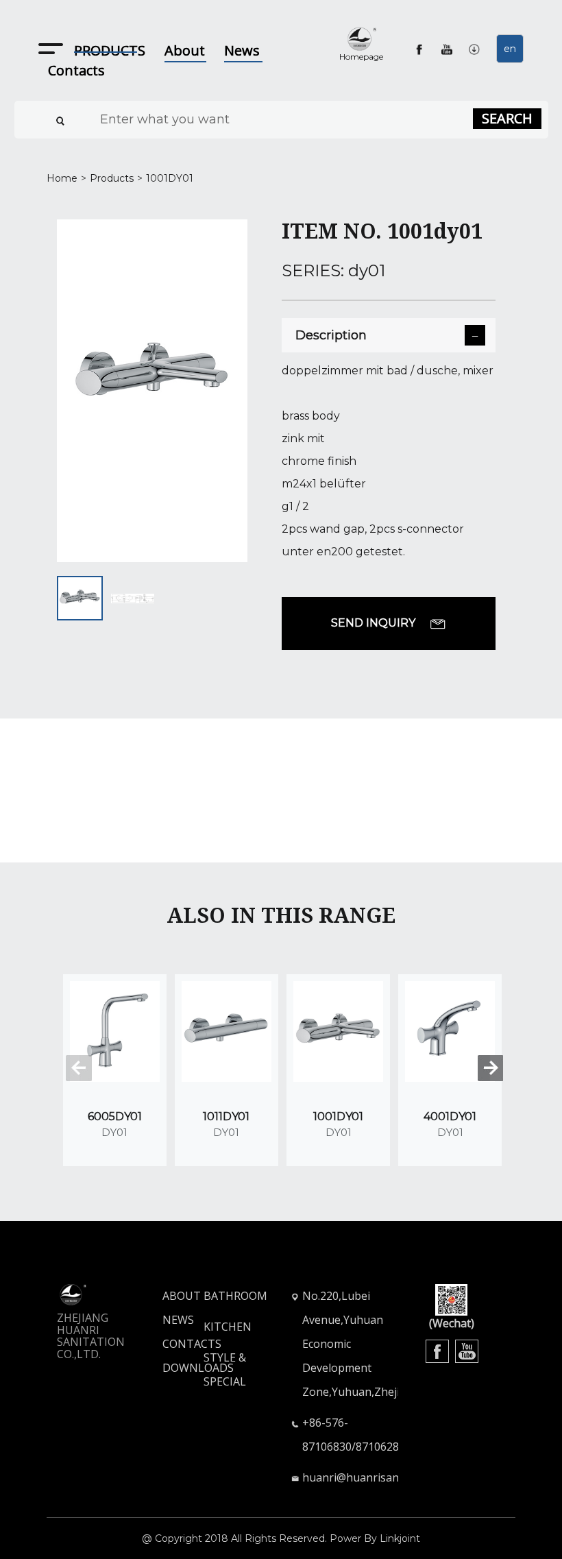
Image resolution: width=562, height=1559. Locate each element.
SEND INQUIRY (373, 622)
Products (112, 178)
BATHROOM (235, 1295)
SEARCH (507, 118)
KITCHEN (228, 1326)
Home (62, 178)
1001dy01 (169, 178)
